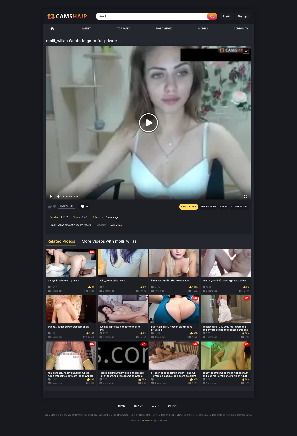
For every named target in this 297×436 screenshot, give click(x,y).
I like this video (50, 206)
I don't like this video (54, 206)
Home (52, 28)
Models (203, 28)
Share (223, 207)
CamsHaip (145, 420)
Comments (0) (239, 207)
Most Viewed (164, 28)
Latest (86, 28)
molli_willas (116, 225)
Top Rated (123, 28)
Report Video (208, 207)
